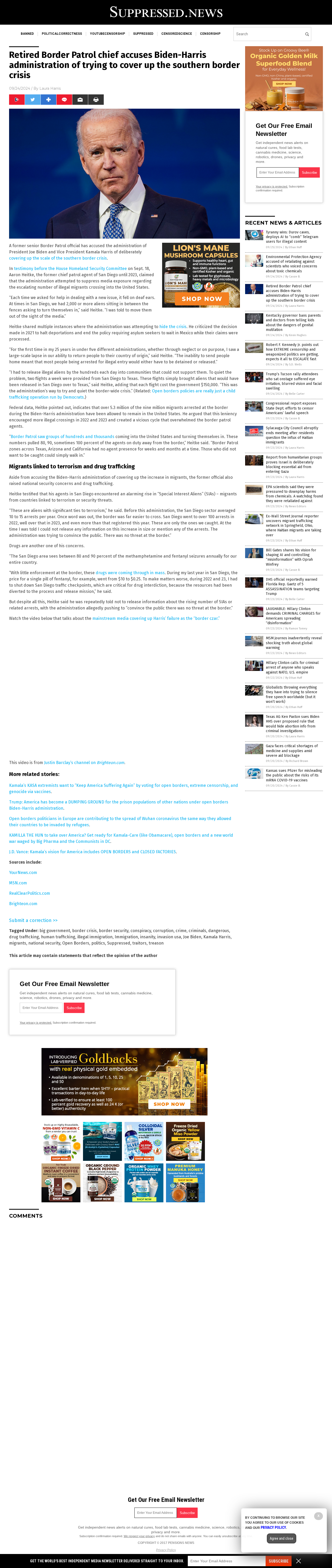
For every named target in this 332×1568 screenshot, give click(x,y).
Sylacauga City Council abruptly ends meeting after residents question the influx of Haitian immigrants (292, 435)
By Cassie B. (292, 276)
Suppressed (118, 943)
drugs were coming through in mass (130, 572)
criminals (197, 930)
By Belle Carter (295, 394)
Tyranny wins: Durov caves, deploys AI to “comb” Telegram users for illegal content (292, 237)
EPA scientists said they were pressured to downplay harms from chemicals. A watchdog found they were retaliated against (294, 494)
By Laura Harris (294, 306)
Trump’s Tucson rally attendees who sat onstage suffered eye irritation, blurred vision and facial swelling (294, 381)
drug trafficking (24, 936)
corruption (163, 930)
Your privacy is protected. (36, 1022)
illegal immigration (95, 936)
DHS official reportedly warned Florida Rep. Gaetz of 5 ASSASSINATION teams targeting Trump (293, 586)
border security (113, 930)
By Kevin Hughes (295, 335)
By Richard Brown (297, 761)
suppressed (143, 34)
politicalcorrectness (62, 34)
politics (98, 943)
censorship (210, 34)
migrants (17, 943)
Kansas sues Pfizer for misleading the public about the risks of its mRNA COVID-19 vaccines (294, 775)
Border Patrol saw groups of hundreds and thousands (62, 436)
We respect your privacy (139, 1536)
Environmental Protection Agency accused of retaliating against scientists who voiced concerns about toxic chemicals (293, 264)
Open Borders (75, 943)
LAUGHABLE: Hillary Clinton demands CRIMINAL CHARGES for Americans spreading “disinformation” (293, 616)
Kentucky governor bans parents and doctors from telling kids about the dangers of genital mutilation (293, 322)
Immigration (126, 936)
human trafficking (58, 936)
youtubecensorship (107, 34)
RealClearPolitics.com (29, 893)
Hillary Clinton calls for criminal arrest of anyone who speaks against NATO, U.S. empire (292, 667)
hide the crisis (172, 326)
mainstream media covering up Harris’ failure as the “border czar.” (156, 618)
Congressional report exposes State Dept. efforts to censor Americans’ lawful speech (291, 408)
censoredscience (176, 34)
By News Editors (295, 506)
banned (27, 34)
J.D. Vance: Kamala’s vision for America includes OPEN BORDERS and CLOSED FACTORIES (92, 851)
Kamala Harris (217, 936)
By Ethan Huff (293, 247)
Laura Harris (50, 88)
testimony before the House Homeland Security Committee (70, 268)
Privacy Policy (166, 1550)
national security (44, 943)
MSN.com (18, 882)
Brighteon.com (23, 903)
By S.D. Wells (293, 364)
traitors (139, 943)
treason (156, 943)
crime (181, 930)
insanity (147, 936)
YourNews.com (23, 872)
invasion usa (169, 936)
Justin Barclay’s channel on (84, 762)
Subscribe (278, 1561)
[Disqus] (124, 1288)
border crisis (84, 930)
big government (54, 930)
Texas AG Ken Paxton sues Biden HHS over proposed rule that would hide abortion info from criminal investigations (292, 723)
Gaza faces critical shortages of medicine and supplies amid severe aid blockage (292, 751)
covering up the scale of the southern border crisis (58, 258)
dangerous (218, 930)
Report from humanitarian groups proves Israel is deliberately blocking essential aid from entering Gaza (294, 464)
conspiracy (140, 930)
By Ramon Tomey (296, 628)
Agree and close (281, 1538)
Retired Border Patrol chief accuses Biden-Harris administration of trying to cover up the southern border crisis (292, 293)
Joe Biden (192, 936)
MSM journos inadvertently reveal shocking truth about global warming (294, 643)
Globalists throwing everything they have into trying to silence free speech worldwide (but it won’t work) (291, 694)
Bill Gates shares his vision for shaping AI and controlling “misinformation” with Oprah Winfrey (291, 557)
